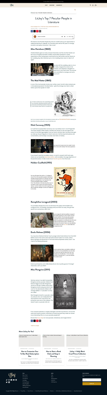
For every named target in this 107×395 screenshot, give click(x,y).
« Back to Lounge (35, 325)
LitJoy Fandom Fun (35, 26)
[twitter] (6, 382)
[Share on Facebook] (32, 31)
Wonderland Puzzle (64, 119)
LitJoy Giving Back (26, 383)
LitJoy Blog (24, 380)
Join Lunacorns (25, 376)
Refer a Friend (25, 375)
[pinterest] (16, 380)
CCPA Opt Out (54, 382)
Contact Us (53, 380)
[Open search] (90, 5)
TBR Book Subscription (27, 385)
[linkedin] (9, 382)
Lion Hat (66, 224)
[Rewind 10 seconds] (62, 36)
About (52, 376)
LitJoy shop (40, 318)
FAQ (52, 375)
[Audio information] (73, 38)
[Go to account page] (93, 5)
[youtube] (13, 380)
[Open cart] (95, 5)
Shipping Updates (54, 378)
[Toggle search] (75, 9)
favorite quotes (57, 159)
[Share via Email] (40, 31)
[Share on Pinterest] (37, 31)
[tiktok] (6, 380)
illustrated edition (49, 157)
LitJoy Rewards (25, 378)
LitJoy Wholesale (25, 387)
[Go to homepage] (11, 5)
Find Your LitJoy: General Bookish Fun (50, 26)
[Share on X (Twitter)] (34, 31)
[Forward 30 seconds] (65, 36)
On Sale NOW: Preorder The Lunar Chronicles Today (53, 1)
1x (67, 36)
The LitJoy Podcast (26, 382)
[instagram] (9, 380)
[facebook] (11, 380)
